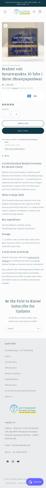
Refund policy (11, 368)
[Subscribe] (38, 328)
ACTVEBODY (13, 479)
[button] (5, 11)
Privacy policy (11, 362)
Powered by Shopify (24, 479)
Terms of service (23, 483)
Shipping (15, 88)
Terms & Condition (13, 373)
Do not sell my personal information (20, 391)
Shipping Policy (11, 379)
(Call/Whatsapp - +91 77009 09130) (19, 350)
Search (8, 356)
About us (8, 396)
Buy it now (23, 130)
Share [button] (6, 156)
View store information (15, 149)
